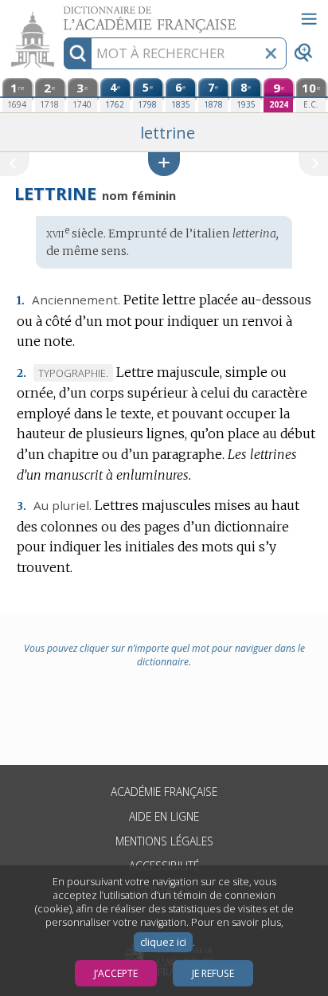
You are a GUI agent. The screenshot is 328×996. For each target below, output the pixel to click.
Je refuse (213, 973)
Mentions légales (164, 841)
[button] (164, 163)
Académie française (164, 791)
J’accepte (116, 973)
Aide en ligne (164, 816)
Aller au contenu (61, 14)
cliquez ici (163, 942)
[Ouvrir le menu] (309, 19)
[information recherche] (78, 53)
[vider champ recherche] (271, 53)
